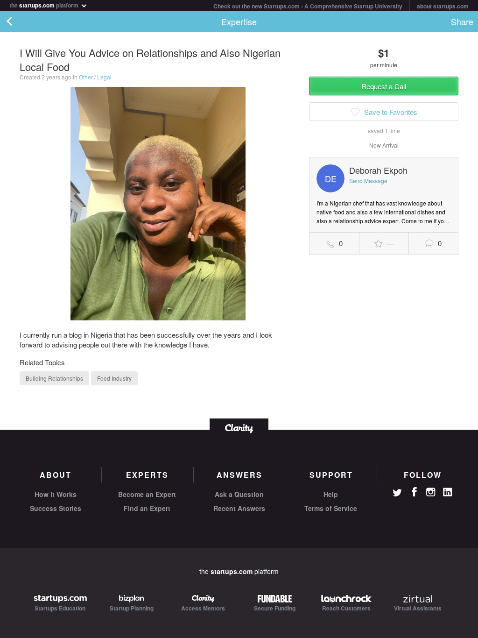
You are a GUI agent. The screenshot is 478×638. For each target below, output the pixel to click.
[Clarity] (239, 427)
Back (18, 21)
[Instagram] (431, 492)
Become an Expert (147, 494)
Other (86, 77)
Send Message (368, 180)
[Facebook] (414, 491)
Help (330, 494)
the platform (44, 4)
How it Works (56, 494)
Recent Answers (239, 508)
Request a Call (383, 86)
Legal (104, 77)
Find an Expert (147, 508)
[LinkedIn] (447, 492)
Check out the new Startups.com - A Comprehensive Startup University (307, 6)
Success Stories (55, 508)
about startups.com (443, 6)
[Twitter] (397, 493)
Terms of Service (330, 508)
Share (462, 21)
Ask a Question (239, 494)
